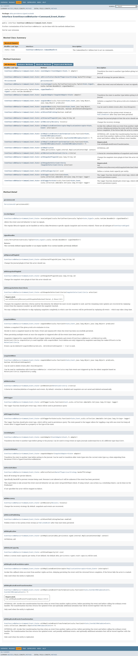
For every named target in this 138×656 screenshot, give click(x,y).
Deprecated (31, 2)
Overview (4, 2)
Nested (10, 8)
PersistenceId (10, 81)
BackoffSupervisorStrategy (66, 77)
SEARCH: (112, 6)
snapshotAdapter (47, 95)
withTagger (45, 175)
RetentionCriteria (60, 153)
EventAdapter (57, 71)
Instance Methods (25, 64)
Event (32, 71)
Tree (24, 2)
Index (39, 2)
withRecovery (46, 122)
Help (44, 2)
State (37, 71)
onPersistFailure (47, 77)
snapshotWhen (46, 101)
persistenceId (46, 81)
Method (28, 8)
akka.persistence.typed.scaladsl (22, 13)
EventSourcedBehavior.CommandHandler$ (41, 50)
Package (12, 2)
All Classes (5, 6)
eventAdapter (46, 71)
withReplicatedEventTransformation (55, 142)
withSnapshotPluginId (49, 157)
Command (26, 71)
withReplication (47, 148)
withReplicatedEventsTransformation (55, 134)
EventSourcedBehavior (13, 71)
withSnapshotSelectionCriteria (53, 163)
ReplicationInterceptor (76, 126)
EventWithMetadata (48, 136)
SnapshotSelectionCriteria (52, 165)
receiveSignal (46, 84)
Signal (90, 84)
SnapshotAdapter (60, 95)
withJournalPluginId (49, 118)
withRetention (46, 153)
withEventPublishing (49, 112)
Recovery (55, 122)
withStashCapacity (48, 171)
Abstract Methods (43, 64)
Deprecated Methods (63, 64)
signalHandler (46, 89)
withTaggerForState (48, 180)
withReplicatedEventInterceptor (54, 126)
